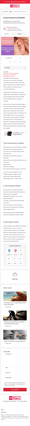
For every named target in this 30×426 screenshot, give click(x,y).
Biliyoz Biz (9, 27)
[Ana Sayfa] (18, 424)
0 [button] (24, 57)
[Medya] (9, 404)
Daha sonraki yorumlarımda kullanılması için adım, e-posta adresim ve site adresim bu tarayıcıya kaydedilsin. (15, 384)
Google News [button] (8, 57)
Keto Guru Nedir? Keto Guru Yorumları (15, 2)
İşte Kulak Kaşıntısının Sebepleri (11, 73)
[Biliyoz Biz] (15, 5)
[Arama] (28, 6)
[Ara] (3, 424)
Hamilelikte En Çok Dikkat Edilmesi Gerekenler (18, 133)
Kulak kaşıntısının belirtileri (9, 75)
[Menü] (1, 6)
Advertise (3, 412)
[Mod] (26, 424)
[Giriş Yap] (11, 424)
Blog (2, 409)
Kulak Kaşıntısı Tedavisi (9, 76)
